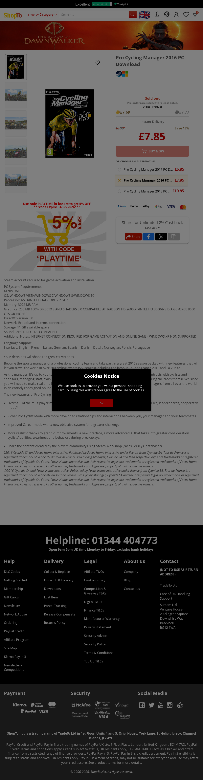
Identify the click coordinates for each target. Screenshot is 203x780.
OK (101, 403)
